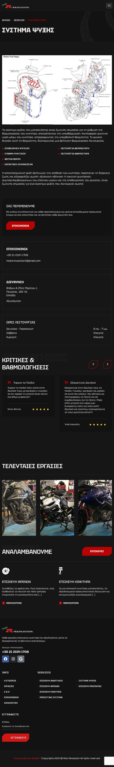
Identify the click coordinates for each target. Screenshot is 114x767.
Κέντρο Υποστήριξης (12, 647)
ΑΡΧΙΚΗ (6, 20)
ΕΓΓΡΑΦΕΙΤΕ (18, 737)
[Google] (20, 658)
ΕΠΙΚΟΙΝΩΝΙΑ (20, 225)
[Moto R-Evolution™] (16, 5)
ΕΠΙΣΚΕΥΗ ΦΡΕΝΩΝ (16, 582)
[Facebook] (5, 658)
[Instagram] (13, 658)
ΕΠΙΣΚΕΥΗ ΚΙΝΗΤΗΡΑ (74, 582)
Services (19, 20)
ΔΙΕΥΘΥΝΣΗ (15, 282)
